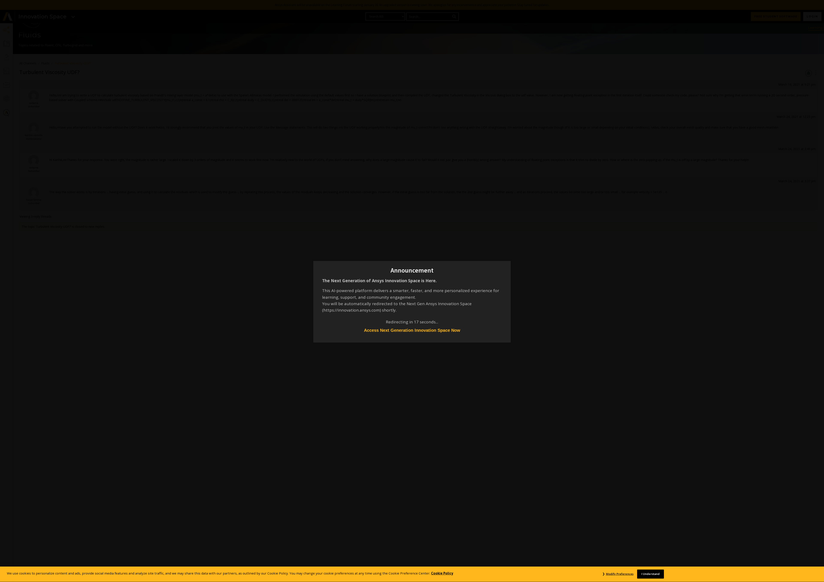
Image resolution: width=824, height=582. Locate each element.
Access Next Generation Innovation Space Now (412, 330)
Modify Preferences (619, 574)
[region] (412, 574)
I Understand (650, 574)
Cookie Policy (442, 573)
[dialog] (412, 291)
